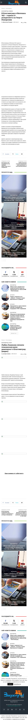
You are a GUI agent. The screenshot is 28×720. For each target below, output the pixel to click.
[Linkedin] (12, 709)
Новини (11, 11)
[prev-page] (2, 260)
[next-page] (5, 260)
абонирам (22, 271)
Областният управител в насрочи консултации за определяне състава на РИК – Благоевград (14, 198)
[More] (21, 154)
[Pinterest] (16, 709)
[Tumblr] (20, 709)
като (5, 271)
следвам (14, 271)
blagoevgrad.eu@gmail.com (14, 705)
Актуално (14, 222)
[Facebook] (4, 709)
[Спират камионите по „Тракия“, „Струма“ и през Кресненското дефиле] (14, 216)
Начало (3, 8)
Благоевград (8, 8)
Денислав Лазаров (7, 22)
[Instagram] (8, 709)
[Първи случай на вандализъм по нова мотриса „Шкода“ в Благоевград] (5, 327)
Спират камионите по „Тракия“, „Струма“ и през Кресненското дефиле (14, 226)
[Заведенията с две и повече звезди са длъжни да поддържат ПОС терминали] (14, 244)
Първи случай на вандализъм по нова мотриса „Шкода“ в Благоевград (16, 327)
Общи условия (19, 715)
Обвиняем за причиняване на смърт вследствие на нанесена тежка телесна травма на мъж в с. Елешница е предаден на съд (17, 318)
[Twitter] (23, 709)
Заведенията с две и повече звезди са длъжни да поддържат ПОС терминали (14, 254)
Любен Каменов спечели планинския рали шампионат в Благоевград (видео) (21, 164)
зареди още (13, 333)
